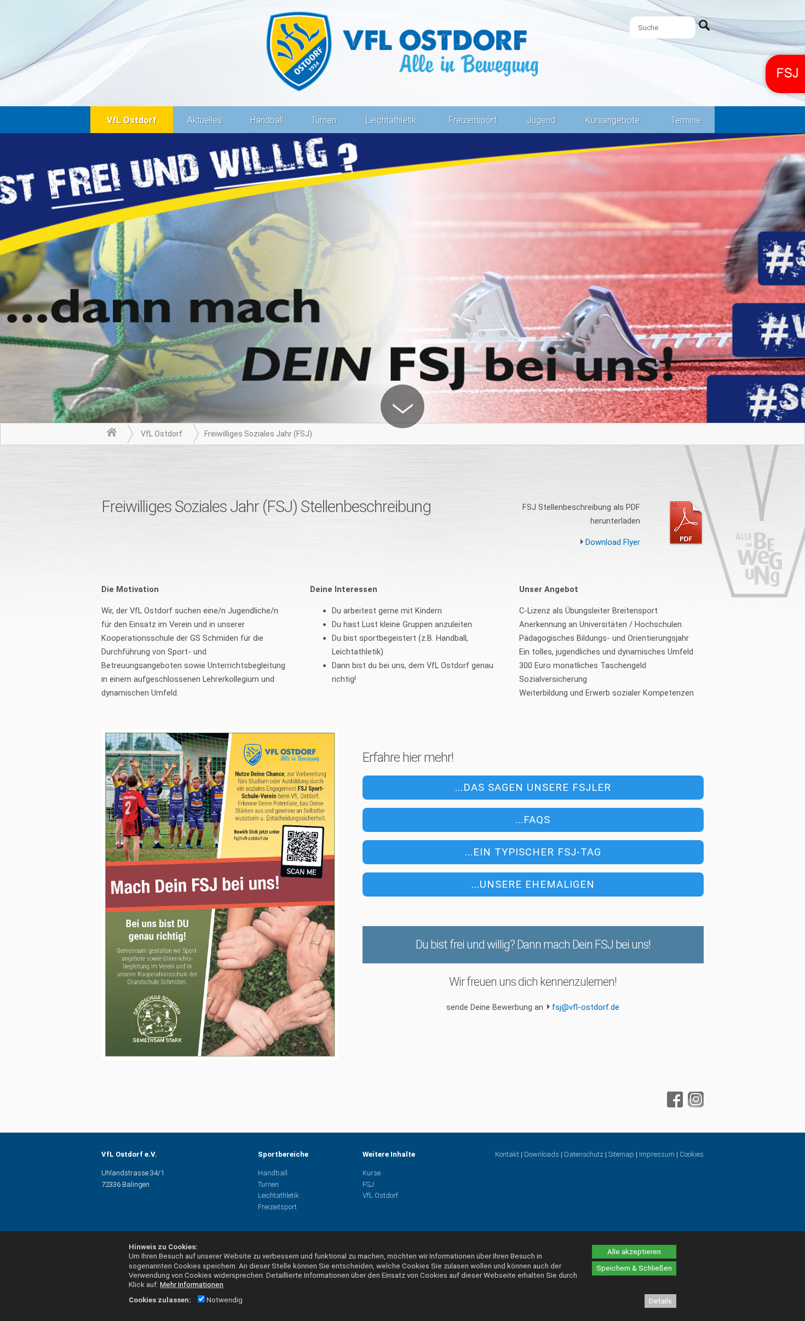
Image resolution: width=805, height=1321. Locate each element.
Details (660, 1301)
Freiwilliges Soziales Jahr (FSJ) (258, 433)
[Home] (112, 433)
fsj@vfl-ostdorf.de (585, 1007)
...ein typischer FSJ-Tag (533, 852)
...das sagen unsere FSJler (533, 788)
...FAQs (532, 820)
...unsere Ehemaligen (533, 884)
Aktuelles (204, 120)
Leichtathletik (391, 120)
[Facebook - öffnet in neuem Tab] (673, 1105)
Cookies (692, 1154)
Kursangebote (612, 120)
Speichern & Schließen (634, 1268)
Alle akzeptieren (634, 1252)
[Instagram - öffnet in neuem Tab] (694, 1105)
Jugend (541, 120)
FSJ (368, 1184)
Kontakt (507, 1154)
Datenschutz (583, 1154)
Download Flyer (612, 542)
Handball (266, 120)
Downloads (541, 1154)
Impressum (657, 1154)
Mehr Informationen (191, 1284)
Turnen (323, 120)
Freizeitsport (473, 120)
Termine (686, 120)
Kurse (372, 1173)
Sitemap (621, 1154)
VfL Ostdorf (132, 120)
